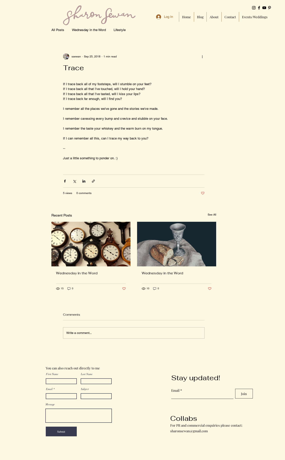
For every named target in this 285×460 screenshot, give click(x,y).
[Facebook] (259, 7)
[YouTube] (264, 7)
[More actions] (202, 56)
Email (49, 389)
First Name (52, 374)
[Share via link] (93, 181)
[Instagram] (253, 7)
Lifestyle (120, 30)
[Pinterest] (269, 7)
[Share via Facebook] (65, 181)
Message (50, 404)
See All (212, 214)
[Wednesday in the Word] (90, 244)
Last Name (86, 374)
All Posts (57, 30)
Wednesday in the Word (89, 30)
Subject (85, 389)
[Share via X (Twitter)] (74, 181)
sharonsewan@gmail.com (189, 431)
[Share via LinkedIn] (84, 181)
